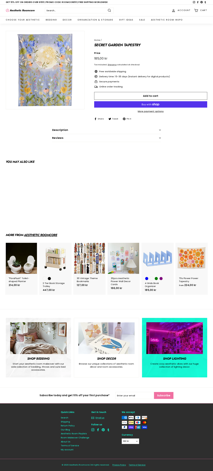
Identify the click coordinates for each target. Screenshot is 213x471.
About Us (65, 441)
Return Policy (68, 425)
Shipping (112, 64)
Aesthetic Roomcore (40, 235)
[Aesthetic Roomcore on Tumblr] (108, 429)
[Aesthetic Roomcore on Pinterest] (103, 429)
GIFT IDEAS (126, 19)
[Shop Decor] (106, 338)
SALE (142, 19)
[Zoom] (45, 70)
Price (97, 53)
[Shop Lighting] (174, 338)
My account (67, 449)
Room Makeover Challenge (75, 437)
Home (97, 40)
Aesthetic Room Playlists (74, 433)
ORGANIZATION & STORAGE (95, 19)
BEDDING (51, 19)
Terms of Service (70, 445)
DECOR (67, 19)
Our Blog (65, 429)
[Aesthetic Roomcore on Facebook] (98, 429)
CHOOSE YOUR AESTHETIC (23, 19)
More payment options (151, 111)
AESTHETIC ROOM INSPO (167, 19)
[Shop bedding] (38, 338)
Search (64, 417)
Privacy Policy (119, 464)
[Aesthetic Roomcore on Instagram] (92, 429)
